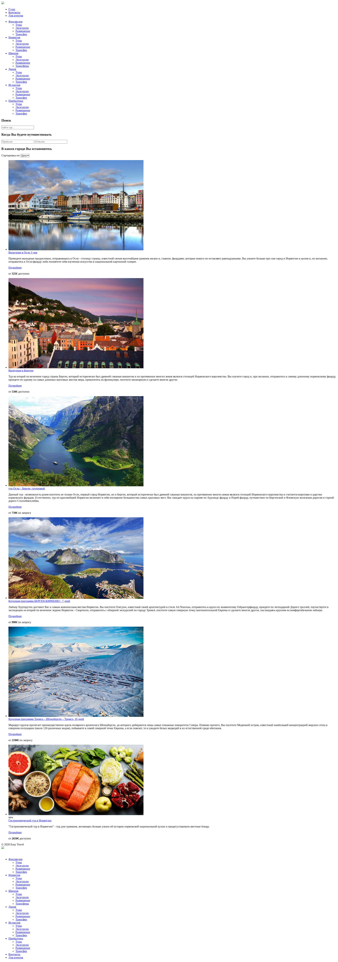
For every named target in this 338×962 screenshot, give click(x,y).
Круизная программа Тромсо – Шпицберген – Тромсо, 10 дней (46, 719)
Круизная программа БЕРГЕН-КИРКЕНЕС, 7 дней (39, 601)
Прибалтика (15, 100)
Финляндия (15, 21)
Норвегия (14, 37)
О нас (11, 9)
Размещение (22, 31)
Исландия (14, 84)
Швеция (13, 53)
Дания (12, 69)
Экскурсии (22, 27)
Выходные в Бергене (20, 370)
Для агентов (15, 15)
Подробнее (15, 267)
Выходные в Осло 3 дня (22, 252)
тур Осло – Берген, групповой (26, 488)
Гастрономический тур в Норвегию (29, 820)
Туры (18, 24)
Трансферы (22, 65)
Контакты (14, 12)
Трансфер (21, 34)
